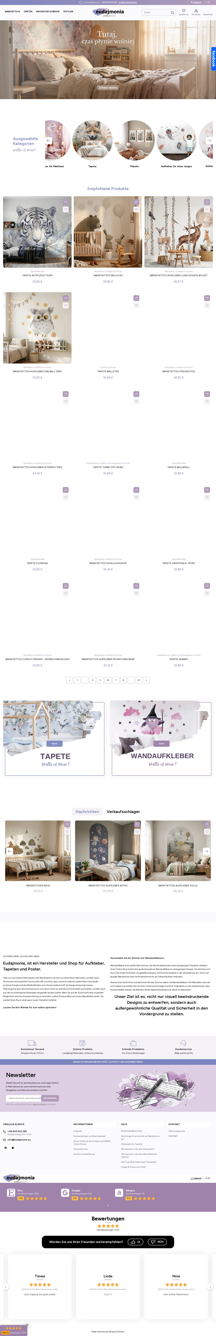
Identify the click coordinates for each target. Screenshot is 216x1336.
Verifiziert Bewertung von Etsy (46, 1289)
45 (139, 680)
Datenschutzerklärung (83, 1154)
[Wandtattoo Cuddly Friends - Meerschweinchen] (37, 617)
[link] (108, 59)
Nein (161, 1242)
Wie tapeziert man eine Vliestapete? (138, 1149)
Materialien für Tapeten (132, 1144)
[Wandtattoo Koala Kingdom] (108, 521)
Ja (138, 1242)
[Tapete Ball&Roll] (178, 425)
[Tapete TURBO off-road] (108, 425)
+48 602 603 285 (109, 2)
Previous (48, 140)
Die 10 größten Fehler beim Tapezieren (138, 1162)
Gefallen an (184, 14)
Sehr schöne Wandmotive (40, 1294)
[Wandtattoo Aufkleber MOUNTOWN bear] (108, 617)
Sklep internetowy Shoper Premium (108, 1331)
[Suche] (172, 12)
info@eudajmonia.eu (128, 2)
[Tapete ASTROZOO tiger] (37, 233)
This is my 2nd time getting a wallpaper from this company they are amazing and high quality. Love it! (177, 1294)
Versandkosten (80, 1149)
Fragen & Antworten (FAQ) (133, 1167)
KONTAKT (173, 1136)
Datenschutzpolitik (40, 1104)
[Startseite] (108, 12)
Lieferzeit (77, 1131)
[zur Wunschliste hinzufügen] (66, 209)
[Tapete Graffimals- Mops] (178, 521)
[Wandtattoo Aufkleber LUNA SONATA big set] (178, 233)
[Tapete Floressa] (37, 521)
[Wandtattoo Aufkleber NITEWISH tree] (37, 425)
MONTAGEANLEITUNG (131, 1131)
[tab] (101, 97)
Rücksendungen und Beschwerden (89, 1136)
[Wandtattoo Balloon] (108, 233)
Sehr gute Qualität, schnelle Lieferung (109, 1294)
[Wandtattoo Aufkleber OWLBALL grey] (37, 329)
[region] (108, 59)
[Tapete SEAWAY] (178, 617)
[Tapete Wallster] (108, 329)
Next (209, 140)
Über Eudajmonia (177, 1131)
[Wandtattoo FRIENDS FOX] (178, 329)
